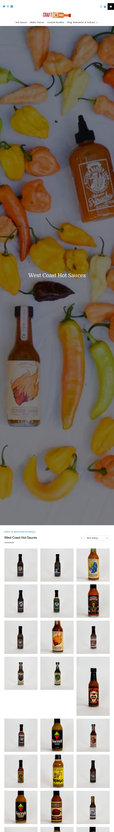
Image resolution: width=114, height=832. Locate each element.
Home (7, 532)
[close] (111, 1)
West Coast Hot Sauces (24, 532)
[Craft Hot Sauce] (57, 15)
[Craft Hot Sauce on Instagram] (12, 7)
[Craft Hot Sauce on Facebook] (9, 7)
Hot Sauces (21, 22)
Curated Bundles (55, 22)
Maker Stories (37, 22)
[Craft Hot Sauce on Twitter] (5, 7)
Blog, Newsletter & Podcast (81, 22)
